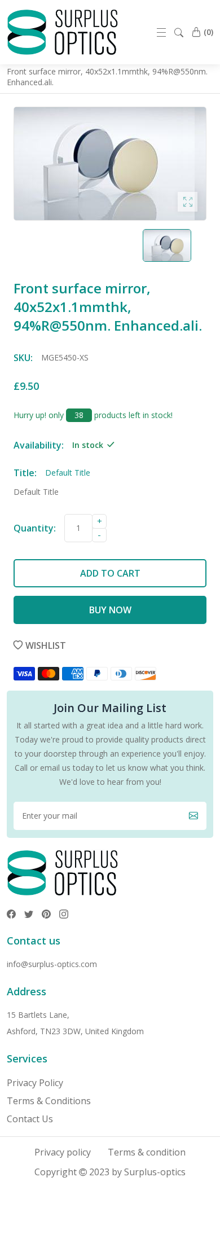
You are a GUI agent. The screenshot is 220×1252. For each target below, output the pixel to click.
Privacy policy (62, 1152)
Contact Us (30, 1119)
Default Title (36, 491)
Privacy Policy (35, 1083)
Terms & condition (147, 1152)
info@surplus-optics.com (52, 964)
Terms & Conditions (49, 1101)
